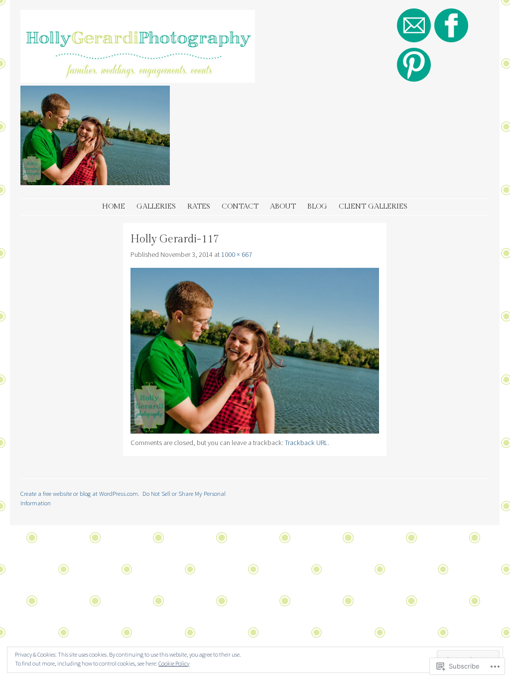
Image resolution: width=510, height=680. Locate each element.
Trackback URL (306, 442)
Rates (198, 206)
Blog (317, 206)
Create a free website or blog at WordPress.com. (79, 493)
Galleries (156, 206)
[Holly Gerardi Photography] (137, 80)
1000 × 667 (236, 254)
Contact (240, 206)
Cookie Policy (173, 663)
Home (113, 206)
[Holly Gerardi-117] (254, 431)
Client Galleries (373, 206)
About (283, 206)
